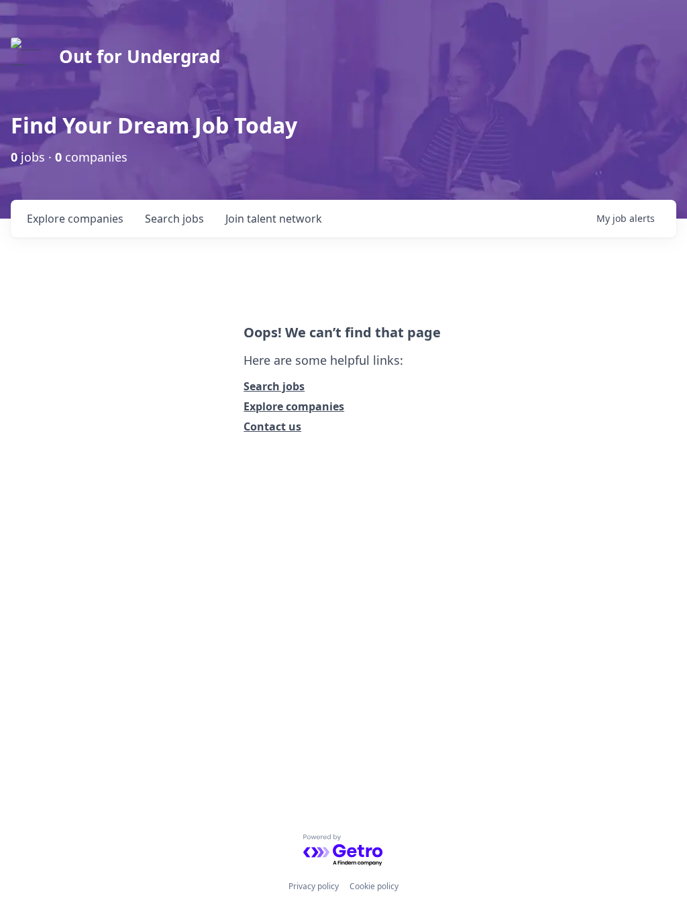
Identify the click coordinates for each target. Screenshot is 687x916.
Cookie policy (374, 886)
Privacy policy (313, 886)
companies (75, 218)
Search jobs (274, 386)
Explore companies (294, 406)
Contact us (272, 426)
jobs (174, 218)
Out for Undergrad (139, 56)
